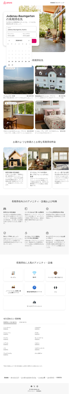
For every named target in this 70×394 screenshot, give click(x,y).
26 (19, 61)
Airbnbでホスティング (57, 3)
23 (9, 61)
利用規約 (38, 391)
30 (9, 65)
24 (12, 61)
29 (29, 61)
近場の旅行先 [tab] (22, 322)
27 (22, 61)
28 (25, 61)
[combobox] (21, 30)
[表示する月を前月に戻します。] (9, 40)
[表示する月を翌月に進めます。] (28, 40)
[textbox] (14, 36)
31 (12, 65)
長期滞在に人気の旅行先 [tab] (10, 322)
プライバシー (31, 391)
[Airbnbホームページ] (7, 2)
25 (15, 61)
